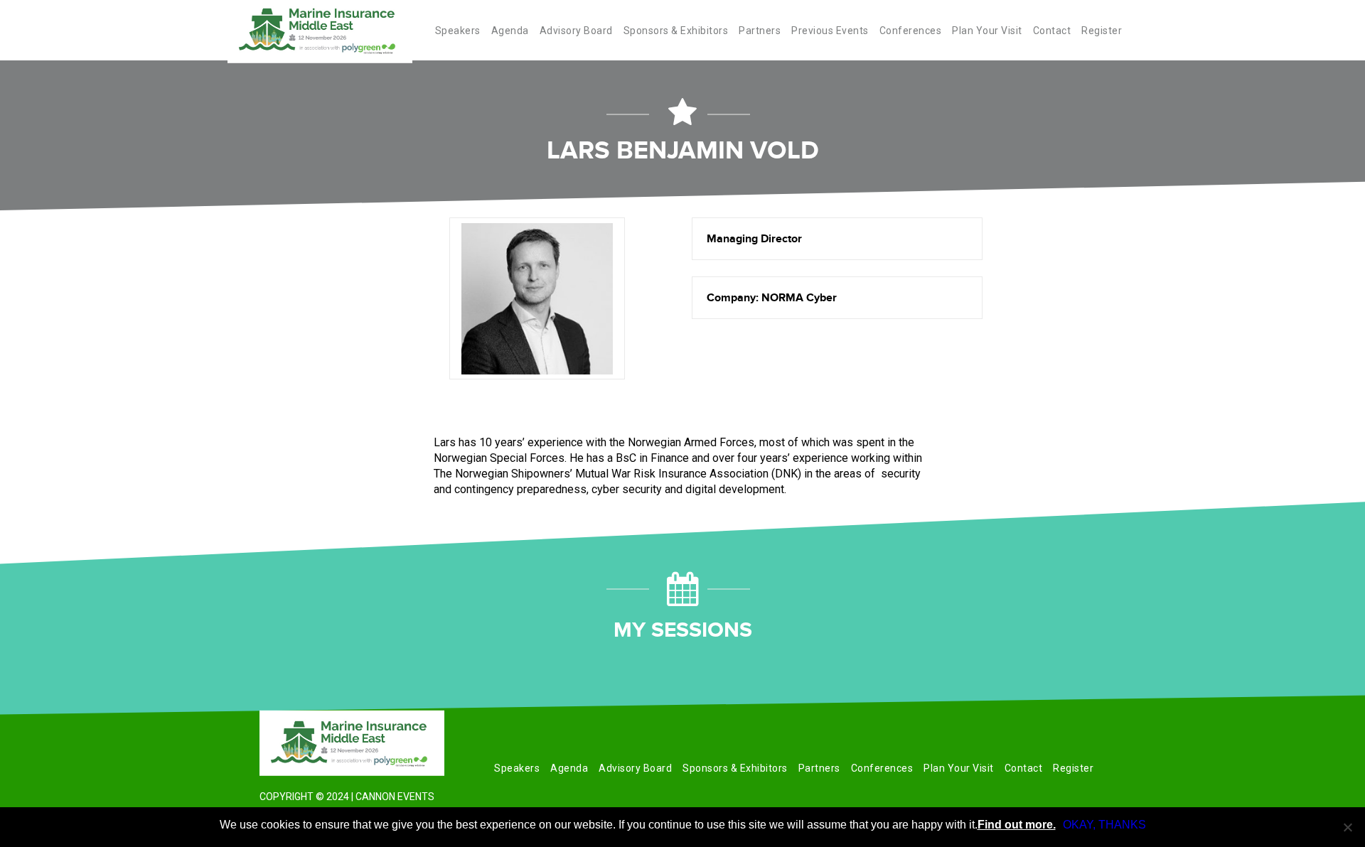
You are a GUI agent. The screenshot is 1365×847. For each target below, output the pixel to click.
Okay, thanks (1104, 825)
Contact (1052, 30)
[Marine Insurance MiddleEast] (351, 743)
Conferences (910, 30)
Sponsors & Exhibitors (676, 30)
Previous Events (830, 30)
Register (1101, 30)
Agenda (510, 30)
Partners (760, 30)
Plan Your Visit (987, 30)
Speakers (458, 30)
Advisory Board (576, 30)
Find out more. (1017, 825)
